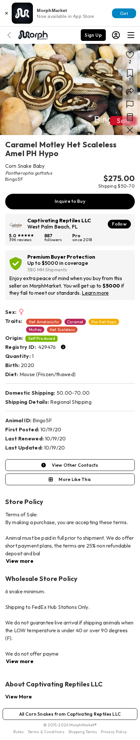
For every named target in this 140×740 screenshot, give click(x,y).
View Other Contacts (75, 465)
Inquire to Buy (70, 201)
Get (124, 13)
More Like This (75, 479)
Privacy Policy (114, 731)
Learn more (95, 293)
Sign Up (93, 35)
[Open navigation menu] (130, 35)
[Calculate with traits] (129, 117)
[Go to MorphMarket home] (33, 34)
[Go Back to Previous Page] (10, 35)
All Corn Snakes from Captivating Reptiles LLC (70, 714)
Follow (119, 224)
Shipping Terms (82, 731)
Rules (18, 731)
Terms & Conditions (46, 731)
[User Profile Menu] (115, 35)
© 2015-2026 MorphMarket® (70, 724)
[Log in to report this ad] (129, 104)
